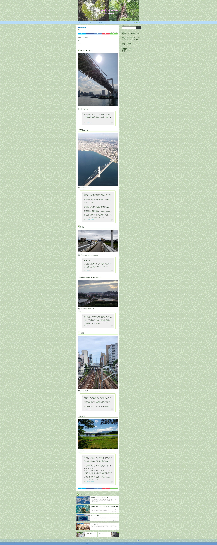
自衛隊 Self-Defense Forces (128, 51)
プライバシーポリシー (80, 543)
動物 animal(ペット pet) (127, 48)
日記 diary (124, 49)
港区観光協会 (89, 122)
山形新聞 (89, 270)
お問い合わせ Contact (101, 22)
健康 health (124, 47)
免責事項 (87, 543)
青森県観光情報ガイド (91, 481)
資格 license (124, 53)
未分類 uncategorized (126, 50)
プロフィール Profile (90, 22)
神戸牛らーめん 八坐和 (126, 34)
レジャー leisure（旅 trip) (82, 27)
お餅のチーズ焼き (125, 35)
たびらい (89, 325)
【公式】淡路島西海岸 (91, 219)
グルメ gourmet (125, 44)
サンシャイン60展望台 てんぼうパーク (130, 39)
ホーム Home (80, 22)
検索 (123, 25)
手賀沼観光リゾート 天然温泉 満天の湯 (130, 33)
